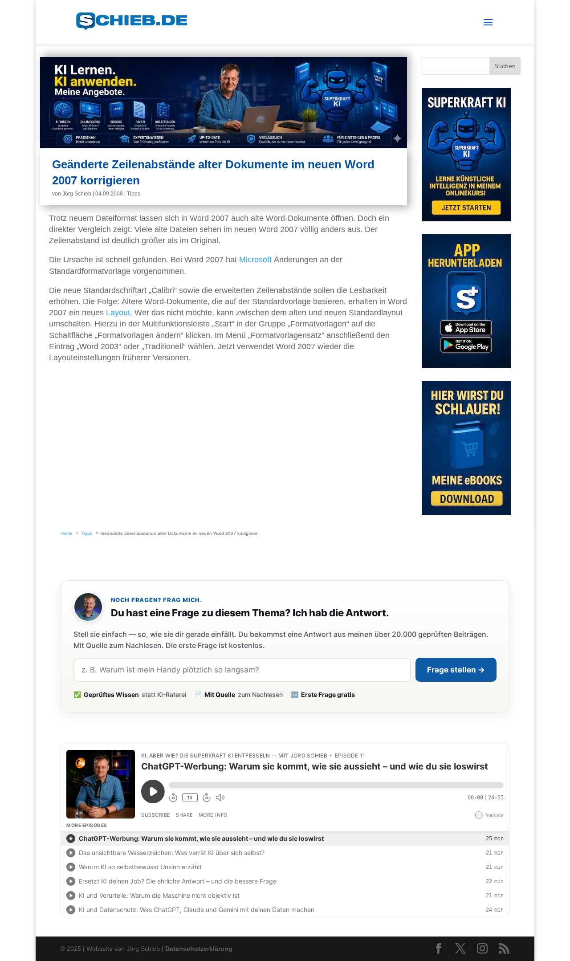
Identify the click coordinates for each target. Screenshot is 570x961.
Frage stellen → (456, 669)
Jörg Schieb (76, 194)
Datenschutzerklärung (198, 948)
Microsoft (255, 259)
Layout (118, 312)
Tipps (133, 194)
